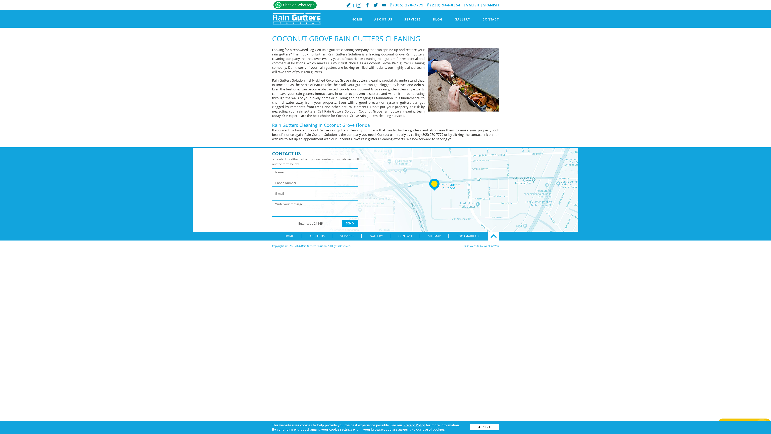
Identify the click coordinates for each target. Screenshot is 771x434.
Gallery (462, 19)
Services (412, 19)
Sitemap (434, 236)
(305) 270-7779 (408, 5)
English (471, 5)
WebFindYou (491, 246)
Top (493, 236)
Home (357, 19)
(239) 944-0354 (445, 5)
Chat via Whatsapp (299, 4)
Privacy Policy (414, 425)
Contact (490, 19)
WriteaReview (348, 5)
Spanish (491, 5)
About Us (383, 19)
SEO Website (471, 246)
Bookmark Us (468, 236)
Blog (438, 19)
